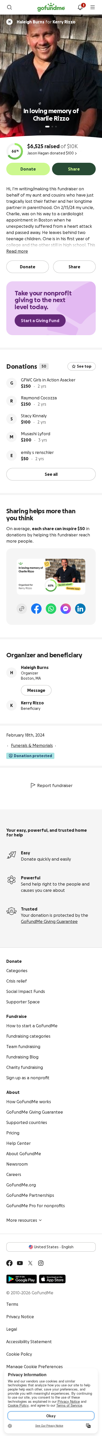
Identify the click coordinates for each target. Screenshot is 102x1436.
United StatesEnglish (53, 1247)
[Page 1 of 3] (47, 126)
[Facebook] (36, 608)
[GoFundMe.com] (51, 7)
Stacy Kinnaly (34, 415)
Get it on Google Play (21, 1279)
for (46, 22)
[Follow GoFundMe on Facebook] (9, 1263)
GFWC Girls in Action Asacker (48, 380)
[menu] (92, 7)
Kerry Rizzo (32, 702)
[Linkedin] (80, 608)
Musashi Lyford (35, 433)
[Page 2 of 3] (52, 126)
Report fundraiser (54, 785)
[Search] (9, 7)
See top (84, 366)
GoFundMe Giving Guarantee (49, 921)
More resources (21, 1220)
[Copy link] (21, 608)
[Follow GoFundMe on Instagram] (41, 1263)
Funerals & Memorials (32, 745)
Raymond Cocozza (39, 397)
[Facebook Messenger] (65, 608)
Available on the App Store (52, 1279)
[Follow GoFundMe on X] (30, 1263)
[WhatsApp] (51, 608)
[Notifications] (80, 7)
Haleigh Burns (35, 667)
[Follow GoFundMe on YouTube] (20, 1263)
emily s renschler (37, 452)
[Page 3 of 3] (56, 126)
